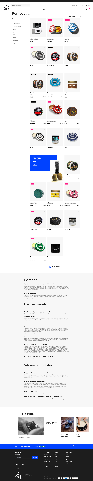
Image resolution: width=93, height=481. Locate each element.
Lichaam (56, 459)
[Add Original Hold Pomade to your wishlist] (44, 74)
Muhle (67, 459)
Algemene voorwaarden (47, 478)
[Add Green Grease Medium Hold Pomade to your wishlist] (44, 238)
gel (65, 360)
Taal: (22, 464)
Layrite (60, 387)
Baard (56, 456)
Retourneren (46, 464)
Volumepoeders (15, 32)
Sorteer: (69, 16)
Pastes (14, 31)
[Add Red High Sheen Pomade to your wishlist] (61, 102)
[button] (20, 18)
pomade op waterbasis (38, 328)
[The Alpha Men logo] (6, 7)
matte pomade (54, 338)
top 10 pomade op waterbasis (41, 394)
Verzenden (46, 463)
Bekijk (35, 164)
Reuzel (67, 454)
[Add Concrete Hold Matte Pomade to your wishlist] (44, 129)
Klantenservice (46, 454)
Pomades (14, 21)
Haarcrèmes (15, 29)
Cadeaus (56, 466)
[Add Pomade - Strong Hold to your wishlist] (44, 20)
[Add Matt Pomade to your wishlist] (44, 102)
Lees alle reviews (74, 445)
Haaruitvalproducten (16, 42)
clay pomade (45, 339)
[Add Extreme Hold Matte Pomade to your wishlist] (44, 47)
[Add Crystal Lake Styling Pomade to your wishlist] (61, 129)
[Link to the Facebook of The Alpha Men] (18, 468)
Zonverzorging (57, 464)
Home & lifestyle (58, 468)
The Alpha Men (47, 452)
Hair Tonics (15, 37)
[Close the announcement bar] (91, 1)
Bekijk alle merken (69, 463)
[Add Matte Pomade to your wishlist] (79, 156)
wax (37, 358)
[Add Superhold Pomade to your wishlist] (79, 74)
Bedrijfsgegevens (47, 459)
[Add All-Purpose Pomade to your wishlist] (44, 184)
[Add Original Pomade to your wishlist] (79, 20)
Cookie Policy (46, 466)
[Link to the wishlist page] (86, 9)
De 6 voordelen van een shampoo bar (67, 435)
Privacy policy (54, 478)
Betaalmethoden (47, 461)
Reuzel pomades (60, 386)
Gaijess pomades (39, 387)
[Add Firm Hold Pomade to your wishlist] (61, 20)
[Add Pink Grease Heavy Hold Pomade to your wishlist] (79, 184)
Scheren (56, 461)
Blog (17, 413)
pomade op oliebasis (42, 318)
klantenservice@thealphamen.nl (29, 475)
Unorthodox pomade (17, 26)
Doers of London (69, 461)
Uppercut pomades (31, 387)
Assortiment (57, 452)
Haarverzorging (15, 40)
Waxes (14, 35)
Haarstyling (14, 20)
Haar (13, 18)
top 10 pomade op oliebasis (54, 394)
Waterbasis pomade (17, 23)
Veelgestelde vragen (47, 456)
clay (33, 358)
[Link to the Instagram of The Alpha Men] (15, 468)
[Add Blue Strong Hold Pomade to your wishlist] (61, 74)
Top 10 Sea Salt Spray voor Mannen (51, 423)
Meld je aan (35, 457)
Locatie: (16, 464)
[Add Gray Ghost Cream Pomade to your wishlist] (79, 211)
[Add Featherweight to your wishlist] (44, 211)
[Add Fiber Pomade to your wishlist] (79, 129)
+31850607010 (26, 474)
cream (62, 360)
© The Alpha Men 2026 (47, 476)
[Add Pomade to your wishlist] (61, 47)
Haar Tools (14, 43)
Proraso (67, 456)
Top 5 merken (69, 452)
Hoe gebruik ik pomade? (24, 437)
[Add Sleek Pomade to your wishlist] (61, 238)
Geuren (56, 463)
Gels (14, 34)
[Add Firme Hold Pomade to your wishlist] (79, 47)
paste (35, 358)
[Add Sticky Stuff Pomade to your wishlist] (61, 211)
